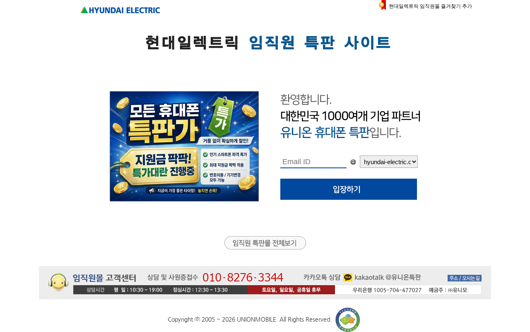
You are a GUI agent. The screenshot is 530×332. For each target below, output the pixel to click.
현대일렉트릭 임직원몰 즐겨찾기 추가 (430, 6)
